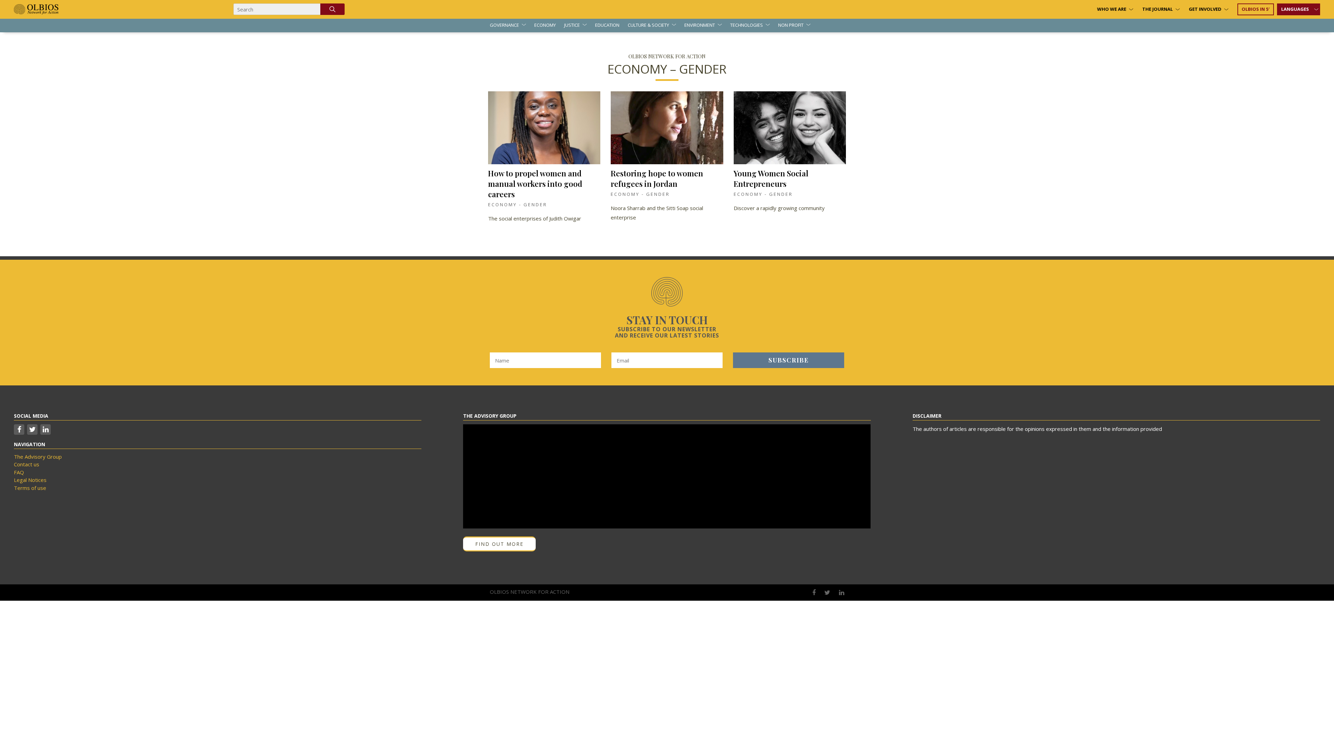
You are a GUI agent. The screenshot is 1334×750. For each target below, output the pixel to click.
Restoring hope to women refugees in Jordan (657, 178)
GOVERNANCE (504, 25)
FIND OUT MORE (499, 544)
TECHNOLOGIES (746, 25)
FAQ (19, 472)
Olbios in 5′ (1256, 9)
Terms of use (30, 487)
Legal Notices (30, 479)
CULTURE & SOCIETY (648, 25)
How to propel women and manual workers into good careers (535, 183)
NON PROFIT (791, 25)
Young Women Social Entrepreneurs (771, 178)
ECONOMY (545, 25)
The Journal (1157, 9)
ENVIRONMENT (699, 25)
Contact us (26, 464)
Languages (1295, 9)
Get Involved (1205, 9)
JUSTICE (572, 25)
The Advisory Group (38, 456)
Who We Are (1111, 9)
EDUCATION (607, 25)
